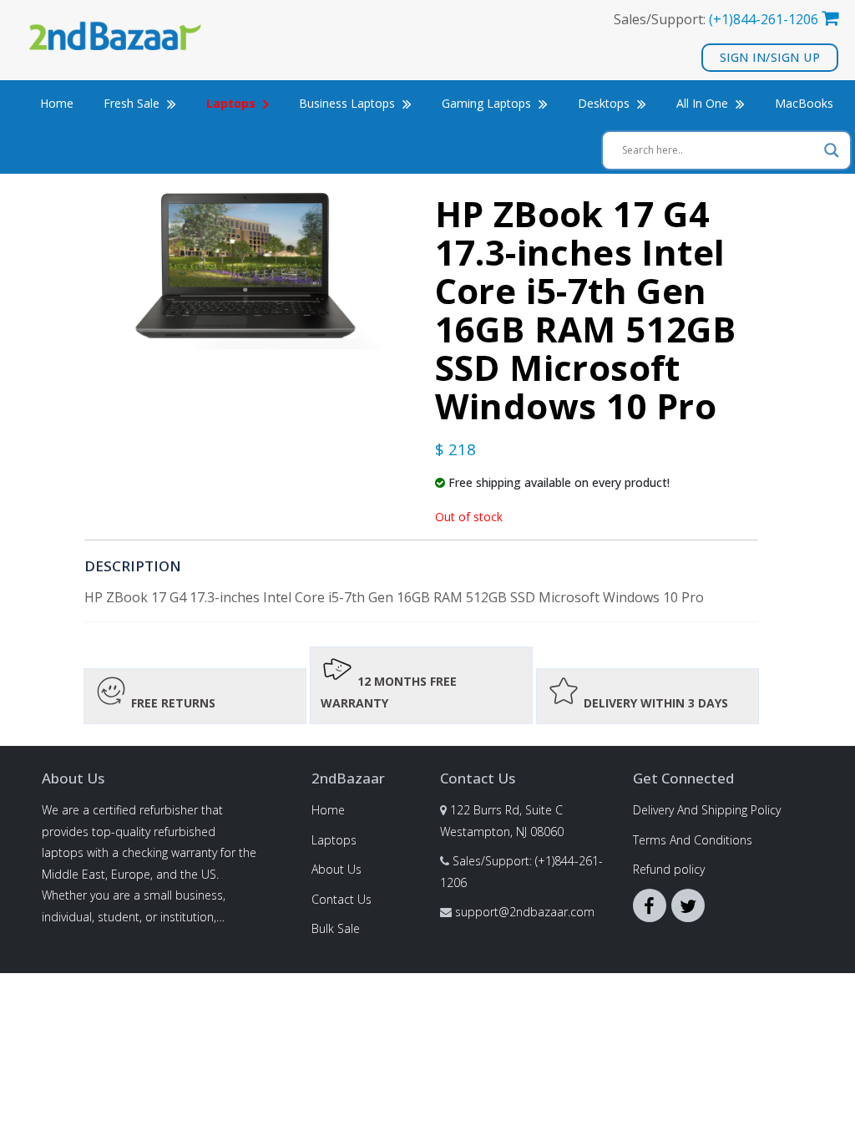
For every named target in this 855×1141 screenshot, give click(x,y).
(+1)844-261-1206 (763, 19)
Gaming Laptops (488, 103)
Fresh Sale (133, 103)
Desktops (605, 103)
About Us (336, 869)
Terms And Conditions (692, 840)
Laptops (334, 840)
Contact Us (341, 899)
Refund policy (669, 869)
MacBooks (804, 103)
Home (56, 103)
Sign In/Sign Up (770, 57)
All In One (703, 103)
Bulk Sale (335, 928)
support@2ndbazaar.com (524, 912)
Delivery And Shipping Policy (707, 810)
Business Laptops (348, 103)
